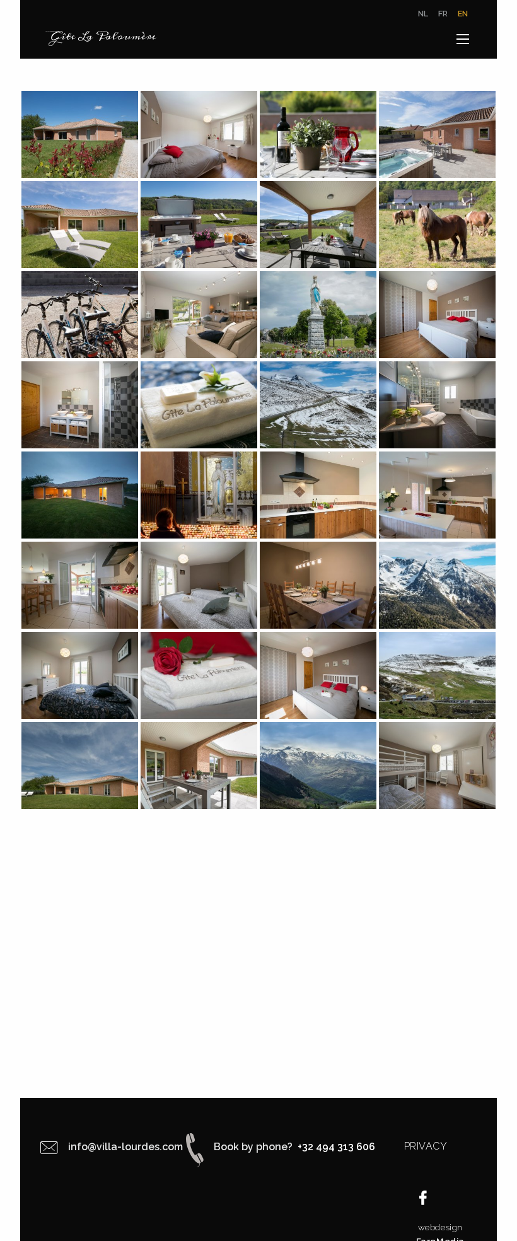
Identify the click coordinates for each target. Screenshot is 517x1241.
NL (423, 14)
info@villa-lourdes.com (125, 1147)
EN (463, 14)
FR (443, 14)
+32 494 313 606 (335, 1147)
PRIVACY (426, 1146)
